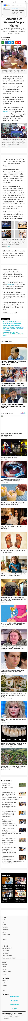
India (3, 919)
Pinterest (15, 1004)
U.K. (3, 987)
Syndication (5, 953)
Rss (15, 1009)
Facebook (15, 996)
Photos (4, 939)
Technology (5, 929)
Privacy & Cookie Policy (9, 958)
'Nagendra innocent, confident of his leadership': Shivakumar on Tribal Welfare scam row (13, 406)
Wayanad (6, 112)
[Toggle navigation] (2, 2)
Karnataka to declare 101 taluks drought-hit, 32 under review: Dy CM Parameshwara (13, 362)
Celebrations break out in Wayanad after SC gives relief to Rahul (13, 334)
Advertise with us (7, 948)
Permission (5, 950)
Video (4, 942)
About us (4, 964)
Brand (4, 966)
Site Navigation (6, 971)
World (4, 924)
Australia (5, 980)
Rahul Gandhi (11, 284)
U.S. (3, 990)
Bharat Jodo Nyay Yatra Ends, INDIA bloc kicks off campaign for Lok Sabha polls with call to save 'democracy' (13, 328)
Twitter (15, 1000)
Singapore (5, 985)
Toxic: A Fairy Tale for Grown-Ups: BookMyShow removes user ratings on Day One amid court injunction (11, 832)
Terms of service (7, 955)
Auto (3, 937)
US (3, 922)
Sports (4, 932)
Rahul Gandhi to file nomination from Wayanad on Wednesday (12, 322)
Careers (4, 969)
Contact (4, 974)
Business (5, 927)
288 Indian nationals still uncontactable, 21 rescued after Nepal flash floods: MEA (13, 384)
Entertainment (6, 934)
